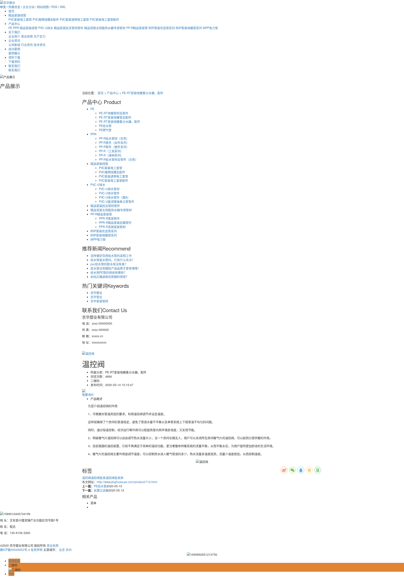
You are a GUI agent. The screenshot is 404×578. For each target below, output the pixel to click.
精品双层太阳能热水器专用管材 (104, 28)
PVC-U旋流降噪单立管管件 (116, 201)
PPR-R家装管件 (109, 218)
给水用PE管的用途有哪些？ (108, 272)
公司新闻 (14, 45)
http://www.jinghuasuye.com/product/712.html (127, 482)
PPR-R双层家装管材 (112, 227)
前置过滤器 (101, 490)
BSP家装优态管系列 (162, 28)
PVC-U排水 (45, 28)
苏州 (69, 549)
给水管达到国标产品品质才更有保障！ (115, 268)
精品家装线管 (17, 15)
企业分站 (29, 7)
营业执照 (27, 36)
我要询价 (88, 394)
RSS (54, 7)
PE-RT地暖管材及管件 (113, 113)
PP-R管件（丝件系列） (114, 142)
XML (63, 7)
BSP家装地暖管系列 (189, 28)
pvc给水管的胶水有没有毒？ (109, 264)
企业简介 (14, 36)
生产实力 (39, 36)
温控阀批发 (98, 477)
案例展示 (14, 53)
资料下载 (14, 57)
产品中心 (14, 23)
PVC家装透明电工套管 (74, 19)
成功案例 (14, 49)
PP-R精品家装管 (137, 28)
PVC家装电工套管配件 (104, 19)
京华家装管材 (99, 301)
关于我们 (14, 32)
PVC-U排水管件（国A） (114, 197)
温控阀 (86, 477)
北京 (62, 549)
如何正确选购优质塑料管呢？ (109, 276)
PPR (16, 28)
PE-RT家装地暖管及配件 (115, 117)
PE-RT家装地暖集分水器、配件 (142, 93)
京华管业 (96, 297)
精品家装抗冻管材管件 (68, 28)
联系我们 (14, 66)
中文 (3, 7)
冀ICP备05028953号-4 (15, 549)
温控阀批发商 (114, 477)
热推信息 (14, 7)
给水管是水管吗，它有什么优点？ (112, 260)
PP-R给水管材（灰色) (113, 138)
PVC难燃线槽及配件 (46, 19)
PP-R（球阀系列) (110, 155)
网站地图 (43, 7)
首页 (11, 11)
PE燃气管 (105, 130)
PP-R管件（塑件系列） (114, 147)
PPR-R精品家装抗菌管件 (115, 222)
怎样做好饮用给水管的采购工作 (111, 255)
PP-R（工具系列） (111, 151)
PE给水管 (105, 126)
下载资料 (14, 61)
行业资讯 (27, 45)
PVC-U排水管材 (109, 189)
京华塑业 (96, 292)
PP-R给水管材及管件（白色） (118, 159)
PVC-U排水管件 (109, 193)
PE (10, 28)
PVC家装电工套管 (20, 19)
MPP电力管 (210, 28)
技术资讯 (39, 45)
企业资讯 (14, 40)
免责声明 (37, 549)
